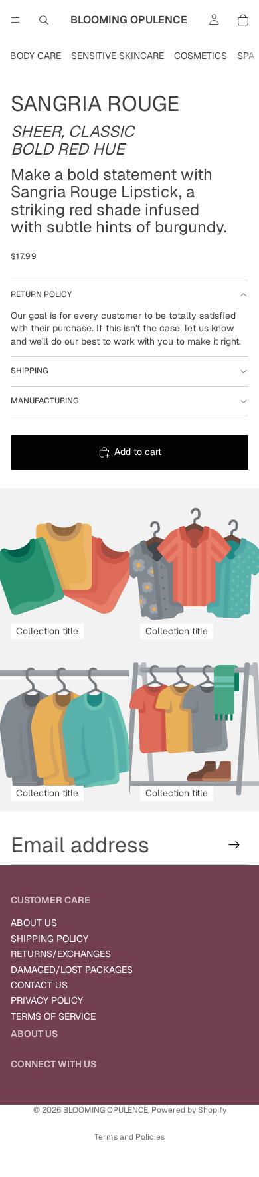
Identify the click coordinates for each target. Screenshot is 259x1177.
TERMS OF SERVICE (53, 1016)
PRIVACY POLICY (47, 1000)
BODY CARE (35, 56)
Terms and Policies (129, 1137)
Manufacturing (45, 400)
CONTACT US (39, 985)
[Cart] (243, 20)
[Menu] (15, 20)
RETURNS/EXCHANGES (61, 954)
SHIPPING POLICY (49, 939)
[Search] (43, 20)
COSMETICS (200, 56)
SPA (245, 56)
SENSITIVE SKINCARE (117, 56)
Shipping (29, 370)
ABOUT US (34, 923)
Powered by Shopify (188, 1110)
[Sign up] (234, 845)
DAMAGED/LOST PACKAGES (72, 970)
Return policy (41, 294)
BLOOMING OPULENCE (105, 1110)
